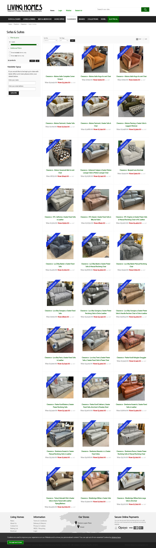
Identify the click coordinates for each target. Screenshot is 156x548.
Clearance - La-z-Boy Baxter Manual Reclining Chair (131, 265)
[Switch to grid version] (137, 39)
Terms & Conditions (40, 521)
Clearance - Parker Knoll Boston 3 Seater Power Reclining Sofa (60, 406)
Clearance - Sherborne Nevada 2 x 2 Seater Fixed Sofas (95, 452)
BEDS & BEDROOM (44, 19)
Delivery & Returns (40, 523)
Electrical (13, 531)
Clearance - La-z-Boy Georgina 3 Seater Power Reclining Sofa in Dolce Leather (95, 312)
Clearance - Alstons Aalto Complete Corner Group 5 (60, 77)
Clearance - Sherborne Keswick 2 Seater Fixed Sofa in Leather (131, 406)
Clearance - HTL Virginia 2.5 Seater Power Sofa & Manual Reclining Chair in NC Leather (131, 218)
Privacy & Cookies (39, 526)
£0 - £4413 (12, 42)
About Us (13, 523)
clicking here (116, 537)
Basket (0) (78, 10)
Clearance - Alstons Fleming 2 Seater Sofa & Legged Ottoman (131, 124)
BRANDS (82, 19)
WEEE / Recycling (39, 528)
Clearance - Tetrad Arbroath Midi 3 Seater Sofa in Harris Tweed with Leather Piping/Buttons (60, 501)
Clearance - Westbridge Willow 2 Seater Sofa (96, 498)
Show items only (18, 52)
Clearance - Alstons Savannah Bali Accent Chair (60, 171)
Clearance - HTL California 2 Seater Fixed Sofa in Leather (60, 218)
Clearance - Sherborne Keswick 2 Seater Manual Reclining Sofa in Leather (60, 452)
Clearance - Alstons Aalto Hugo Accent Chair (96, 76)
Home (52, 10)
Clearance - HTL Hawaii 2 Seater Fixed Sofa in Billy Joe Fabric (96, 218)
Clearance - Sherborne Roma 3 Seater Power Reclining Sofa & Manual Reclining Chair (131, 452)
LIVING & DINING (29, 19)
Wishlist (68, 10)
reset (32, 61)
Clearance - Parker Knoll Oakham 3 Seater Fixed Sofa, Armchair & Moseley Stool (96, 406)
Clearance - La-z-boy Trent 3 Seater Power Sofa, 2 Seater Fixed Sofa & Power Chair (96, 359)
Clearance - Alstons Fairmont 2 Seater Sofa (60, 123)
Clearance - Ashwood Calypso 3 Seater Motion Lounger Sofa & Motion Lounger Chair (95, 171)
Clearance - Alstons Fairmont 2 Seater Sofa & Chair (96, 124)
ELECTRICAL (113, 19)
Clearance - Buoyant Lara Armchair (131, 170)
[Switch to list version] (143, 39)
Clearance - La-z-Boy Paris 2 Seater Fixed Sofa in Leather (60, 359)
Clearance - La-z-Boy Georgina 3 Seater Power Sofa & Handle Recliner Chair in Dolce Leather (131, 312)
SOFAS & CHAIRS (14, 19)
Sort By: (46, 38)
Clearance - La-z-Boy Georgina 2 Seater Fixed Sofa (60, 312)
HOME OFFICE (59, 19)
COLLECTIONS (93, 19)
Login (60, 10)
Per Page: (62, 38)
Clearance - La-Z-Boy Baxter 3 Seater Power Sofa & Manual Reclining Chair (95, 265)
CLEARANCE (71, 19)
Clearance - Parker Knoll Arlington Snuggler (131, 357)
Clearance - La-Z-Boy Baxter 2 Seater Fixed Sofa (60, 265)
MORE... (103, 19)
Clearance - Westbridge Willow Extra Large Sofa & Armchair (131, 499)
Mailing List (14, 528)
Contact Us (14, 526)
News (12, 521)
